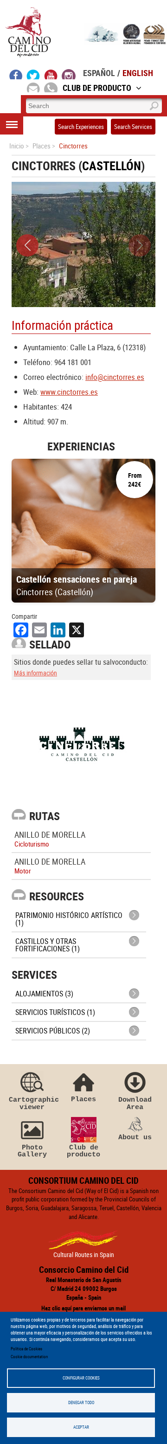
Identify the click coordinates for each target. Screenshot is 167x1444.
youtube (51, 74)
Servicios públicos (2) (52, 1031)
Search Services (133, 126)
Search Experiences (81, 126)
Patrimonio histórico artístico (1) (68, 919)
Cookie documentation (29, 1356)
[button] (27, 245)
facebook (16, 74)
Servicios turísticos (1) (55, 1012)
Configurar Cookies (81, 1377)
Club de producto (83, 1151)
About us (135, 1137)
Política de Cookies (26, 1348)
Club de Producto (97, 87)
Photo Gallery (32, 1151)
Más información (35, 672)
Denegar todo (81, 1402)
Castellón (111, 166)
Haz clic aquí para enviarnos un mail (83, 1308)
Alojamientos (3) (44, 993)
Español (99, 72)
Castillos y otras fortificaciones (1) (47, 945)
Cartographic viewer (32, 1103)
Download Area (135, 1103)
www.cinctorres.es (69, 391)
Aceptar (81, 1427)
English (137, 72)
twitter (33, 74)
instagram (69, 74)
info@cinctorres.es (114, 377)
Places (83, 1099)
